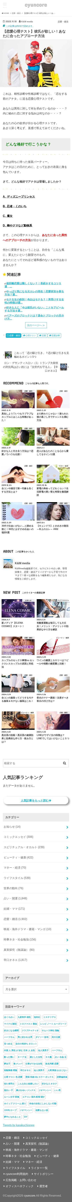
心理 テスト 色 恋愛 (13, 1077)
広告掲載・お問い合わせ (21, 1180)
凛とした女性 (36, 1057)
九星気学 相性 (24, 1017)
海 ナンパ (17, 1063)
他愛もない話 (41, 1110)
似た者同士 (9, 1083)
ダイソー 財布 (42, 1037)
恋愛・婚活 (14, 335)
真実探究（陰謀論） (19, 949)
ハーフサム (9, 1037)
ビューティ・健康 (18, 857)
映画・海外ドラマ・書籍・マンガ (27, 929)
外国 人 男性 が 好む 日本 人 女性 (19, 1050)
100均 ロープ (10, 1110)
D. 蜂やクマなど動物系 (17, 225)
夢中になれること (12, 1117)
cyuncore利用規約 (17, 1173)
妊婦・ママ (14, 908)
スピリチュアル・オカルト (24, 847)
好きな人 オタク (49, 1083)
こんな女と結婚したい (28, 1083)
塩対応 (37, 1017)
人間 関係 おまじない (57, 1070)
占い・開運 (15, 898)
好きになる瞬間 (11, 1030)
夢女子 (7, 1063)
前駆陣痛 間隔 (10, 1070)
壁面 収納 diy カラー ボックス (40, 1077)
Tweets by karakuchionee (18, 1125)
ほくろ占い (9, 1017)
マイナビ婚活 (10, 1024)
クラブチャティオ (30, 1030)
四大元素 (56, 1037)
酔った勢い (9, 1057)
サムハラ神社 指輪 (50, 1030)
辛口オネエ (15, 959)
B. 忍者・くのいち (15, 206)
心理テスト (31, 335)
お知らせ (12, 826)
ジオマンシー (45, 1090)
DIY (25, 1117)
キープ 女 (22, 1057)
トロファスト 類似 (28, 1024)
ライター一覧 (39, 1167)
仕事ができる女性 (34, 1063)
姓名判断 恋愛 (52, 1063)
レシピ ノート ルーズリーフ (53, 1024)
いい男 (57, 1090)
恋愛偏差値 (62, 1077)
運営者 (43, 1186)
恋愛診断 (56, 335)
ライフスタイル (17, 877)
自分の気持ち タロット (26, 1044)
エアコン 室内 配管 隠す (33, 1097)
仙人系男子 (43, 1050)
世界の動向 (13, 888)
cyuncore (36, 4)
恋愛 (44, 335)
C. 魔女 (8, 215)
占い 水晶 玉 (60, 1057)
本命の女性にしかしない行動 (42, 1103)
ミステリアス (49, 1017)
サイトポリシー (43, 1173)
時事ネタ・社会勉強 (20, 939)
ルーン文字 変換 (11, 1097)
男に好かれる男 (25, 1037)
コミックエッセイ (18, 836)
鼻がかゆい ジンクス (25, 1090)
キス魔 (48, 1057)
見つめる (8, 1044)
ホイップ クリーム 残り (15, 1103)
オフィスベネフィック (20, 1186)
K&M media (22, 563)
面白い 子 (8, 1090)
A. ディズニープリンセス (19, 196)
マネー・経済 (15, 867)
